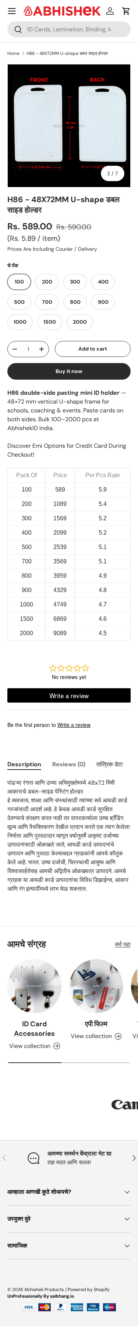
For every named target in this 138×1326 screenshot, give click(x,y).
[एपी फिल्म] (96, 986)
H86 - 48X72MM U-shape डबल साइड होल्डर (67, 53)
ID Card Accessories (34, 1028)
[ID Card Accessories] (34, 986)
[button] (126, 11)
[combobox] (69, 29)
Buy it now (69, 371)
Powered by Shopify (89, 1289)
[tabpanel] (69, 835)
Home (13, 53)
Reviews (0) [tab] (68, 764)
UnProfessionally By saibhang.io (40, 1296)
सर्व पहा (123, 944)
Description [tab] (24, 764)
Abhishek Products (44, 1289)
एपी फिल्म (96, 1023)
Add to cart (92, 348)
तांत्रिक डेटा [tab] (109, 764)
